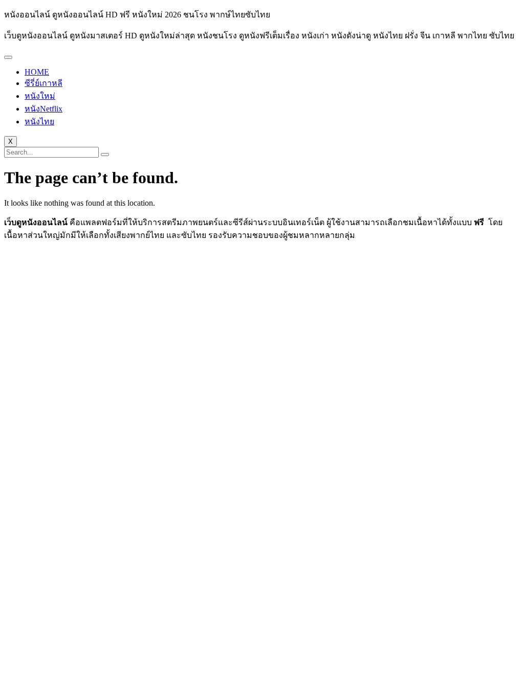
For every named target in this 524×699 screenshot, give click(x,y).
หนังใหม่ (40, 96)
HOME (37, 72)
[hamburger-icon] (8, 57)
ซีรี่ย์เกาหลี (43, 83)
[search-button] (105, 154)
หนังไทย (39, 121)
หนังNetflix (43, 108)
